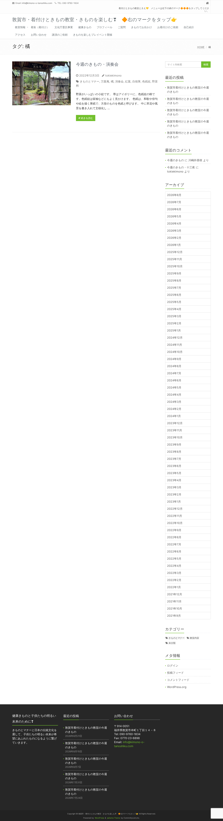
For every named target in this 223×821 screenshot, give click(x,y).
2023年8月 (174, 451)
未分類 (172, 643)
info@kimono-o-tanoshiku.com (37, 3)
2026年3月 (174, 230)
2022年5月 (174, 558)
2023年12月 (175, 423)
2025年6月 (174, 295)
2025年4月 (174, 309)
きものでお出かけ (141, 27)
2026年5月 (174, 216)
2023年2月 (174, 494)
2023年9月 (174, 444)
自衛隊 (136, 81)
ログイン (172, 665)
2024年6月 (174, 380)
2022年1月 (174, 587)
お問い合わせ (39, 34)
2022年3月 (174, 573)
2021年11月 (174, 601)
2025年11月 (174, 259)
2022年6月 (174, 551)
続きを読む (86, 118)
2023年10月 (175, 437)
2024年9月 (174, 359)
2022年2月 (174, 580)
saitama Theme (113, 818)
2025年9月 (174, 273)
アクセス (20, 34)
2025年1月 (174, 330)
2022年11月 (174, 516)
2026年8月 (174, 195)
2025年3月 (174, 316)
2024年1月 (174, 416)
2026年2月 (174, 237)
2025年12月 (175, 252)
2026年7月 (174, 202)
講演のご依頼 (60, 34)
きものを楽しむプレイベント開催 (92, 34)
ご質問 (122, 27)
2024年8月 (174, 366)
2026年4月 (174, 223)
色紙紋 (146, 81)
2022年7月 (174, 544)
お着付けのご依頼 (167, 27)
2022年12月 (175, 508)
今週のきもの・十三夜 (181, 167)
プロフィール (104, 27)
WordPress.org (176, 687)
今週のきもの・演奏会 (97, 64)
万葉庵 (105, 81)
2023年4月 (174, 480)
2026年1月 (174, 245)
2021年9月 (174, 615)
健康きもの (84, 27)
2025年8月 (174, 280)
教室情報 (20, 27)
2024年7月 (174, 373)
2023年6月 (174, 466)
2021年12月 (174, 594)
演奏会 (119, 81)
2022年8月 (174, 537)
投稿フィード (175, 672)
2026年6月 (174, 209)
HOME (200, 47)
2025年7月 (174, 287)
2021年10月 (174, 608)
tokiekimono (113, 75)
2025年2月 (174, 323)
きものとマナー (89, 81)
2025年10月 (175, 266)
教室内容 (194, 637)
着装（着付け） (40, 27)
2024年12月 (175, 337)
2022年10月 (175, 523)
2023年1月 (174, 501)
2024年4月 (174, 394)
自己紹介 (189, 27)
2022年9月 (174, 530)
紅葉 (128, 81)
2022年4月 (174, 565)
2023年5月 (174, 473)
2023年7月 (174, 458)
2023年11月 (174, 430)
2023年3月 (174, 487)
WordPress (99, 818)
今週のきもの (175, 160)
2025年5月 (174, 302)
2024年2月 (174, 409)
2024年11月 (174, 344)
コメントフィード (178, 680)
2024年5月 (174, 387)
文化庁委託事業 (64, 27)
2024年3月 (174, 401)
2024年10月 (175, 352)
